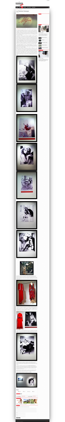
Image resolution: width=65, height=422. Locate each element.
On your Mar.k (30, 396)
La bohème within (41, 32)
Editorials (24, 7)
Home (16, 9)
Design (20, 7)
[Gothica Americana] (33, 403)
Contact (47, 421)
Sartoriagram (33, 7)
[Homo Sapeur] (26, 403)
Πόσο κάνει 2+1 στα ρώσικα (45, 47)
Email (17, 414)
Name (17, 412)
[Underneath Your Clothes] (19, 403)
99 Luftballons (19, 396)
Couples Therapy (29, 7)
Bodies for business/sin (44, 37)
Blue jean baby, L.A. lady (44, 42)
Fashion (17, 7)
